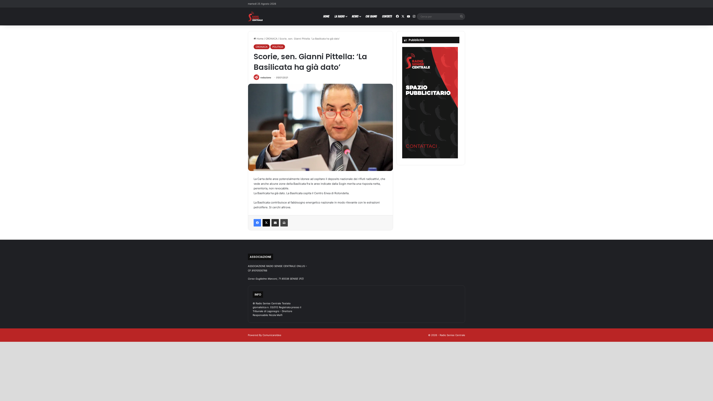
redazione (265, 77)
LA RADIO (340, 16)
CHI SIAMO (371, 16)
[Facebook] (257, 222)
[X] (266, 222)
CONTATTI (387, 16)
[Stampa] (284, 222)
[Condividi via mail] (275, 222)
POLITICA (277, 46)
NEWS (355, 16)
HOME (326, 16)
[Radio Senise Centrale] (255, 16)
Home (259, 38)
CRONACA (271, 38)
